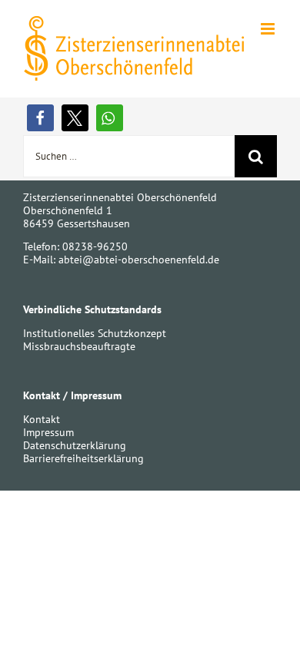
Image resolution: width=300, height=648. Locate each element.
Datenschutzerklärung (74, 445)
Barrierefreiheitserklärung (83, 458)
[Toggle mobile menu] (269, 29)
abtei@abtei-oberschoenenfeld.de (138, 259)
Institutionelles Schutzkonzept (94, 333)
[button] (40, 117)
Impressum (48, 432)
